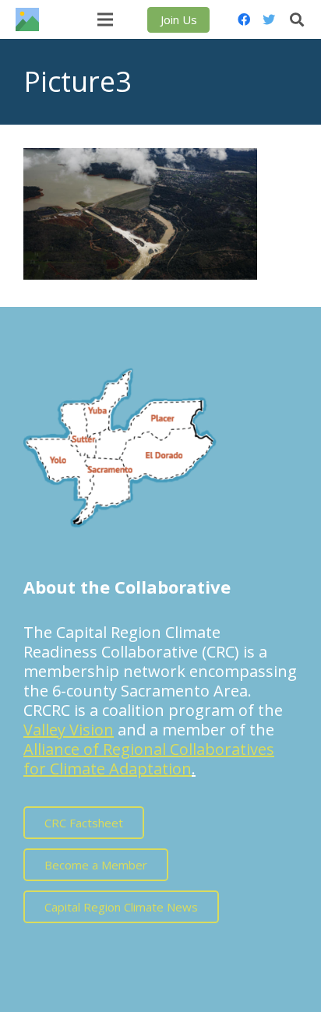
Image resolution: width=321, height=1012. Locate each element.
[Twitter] (268, 19)
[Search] (296, 19)
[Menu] (105, 19)
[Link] (27, 19)
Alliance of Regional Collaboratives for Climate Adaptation (148, 759)
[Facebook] (243, 19)
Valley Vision (68, 729)
